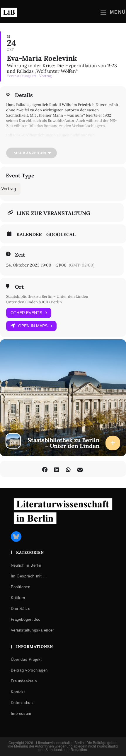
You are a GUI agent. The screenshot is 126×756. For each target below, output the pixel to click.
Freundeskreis (24, 681)
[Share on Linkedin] (56, 469)
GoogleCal (61, 234)
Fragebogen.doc (25, 619)
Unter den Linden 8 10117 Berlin (34, 302)
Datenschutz (22, 702)
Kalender (29, 234)
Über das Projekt (26, 659)
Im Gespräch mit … (29, 576)
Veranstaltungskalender (32, 630)
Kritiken (18, 598)
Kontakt (18, 692)
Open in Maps (32, 325)
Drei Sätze (20, 608)
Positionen (20, 587)
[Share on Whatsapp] (68, 469)
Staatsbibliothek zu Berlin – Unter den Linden (47, 296)
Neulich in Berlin (26, 565)
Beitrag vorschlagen (29, 670)
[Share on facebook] (45, 469)
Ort (19, 287)
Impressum (21, 713)
